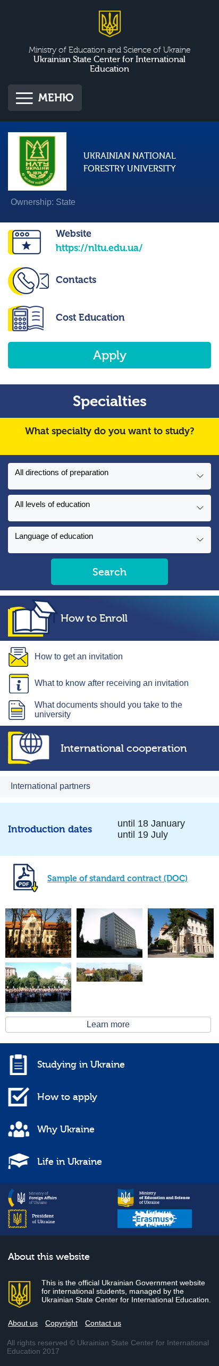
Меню (56, 97)
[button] (109, 476)
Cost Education (90, 317)
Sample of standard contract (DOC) (117, 878)
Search (109, 572)
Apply (110, 355)
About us (23, 1323)
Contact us (103, 1323)
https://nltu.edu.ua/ (99, 248)
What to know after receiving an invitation (112, 683)
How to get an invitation (79, 656)
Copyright (61, 1323)
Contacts (76, 280)
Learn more (108, 1024)
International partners (50, 786)
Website (73, 233)
